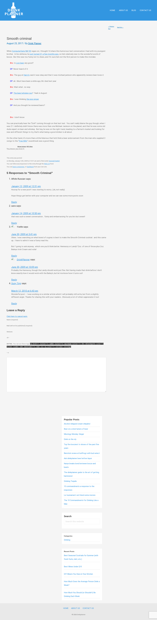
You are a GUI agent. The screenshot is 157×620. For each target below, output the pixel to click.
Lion (18, 63)
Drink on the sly (70, 439)
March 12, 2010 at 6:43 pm (24, 290)
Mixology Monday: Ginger (74, 434)
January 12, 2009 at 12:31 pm (26, 186)
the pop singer (32, 99)
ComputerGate (18, 51)
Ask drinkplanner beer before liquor (78, 458)
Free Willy (23, 141)
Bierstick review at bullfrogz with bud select (82, 453)
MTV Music (30, 146)
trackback (30, 167)
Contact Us (145, 10)
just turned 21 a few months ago (44, 54)
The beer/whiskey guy (22, 93)
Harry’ (26, 75)
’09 (29, 51)
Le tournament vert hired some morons (79, 495)
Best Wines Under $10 (73, 566)
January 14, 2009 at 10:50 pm (26, 213)
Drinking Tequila (70, 481)
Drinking (67, 540)
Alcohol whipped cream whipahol (77, 424)
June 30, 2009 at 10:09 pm (24, 267)
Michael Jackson (21, 146)
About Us (123, 10)
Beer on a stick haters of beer (76, 429)
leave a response (18, 167)
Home (112, 10)
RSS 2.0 (47, 164)
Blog (133, 10)
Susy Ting (16, 283)
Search (67, 516)
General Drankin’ (54, 161)
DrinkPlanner (23, 259)
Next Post (120, 27)
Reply (14, 202)
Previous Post (111, 27)
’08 (26, 51)
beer (22, 63)
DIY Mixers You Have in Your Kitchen (78, 574)
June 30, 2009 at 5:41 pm (24, 234)
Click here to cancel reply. (17, 316)
